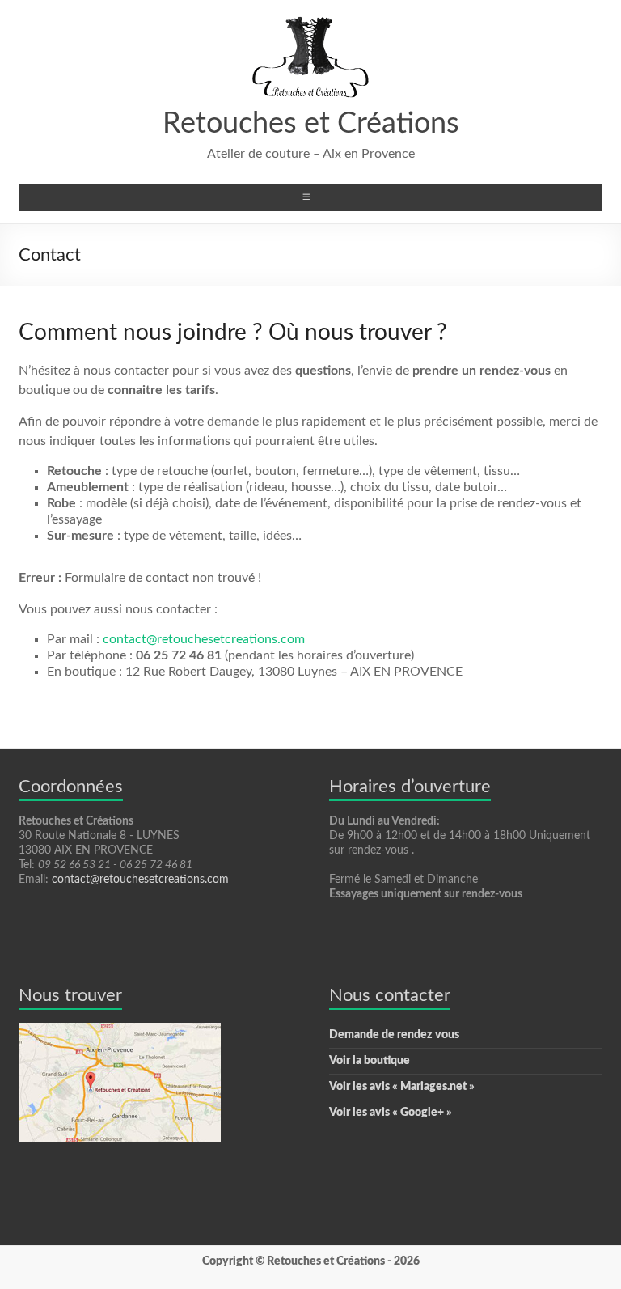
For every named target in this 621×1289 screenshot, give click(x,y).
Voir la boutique (369, 1060)
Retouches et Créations (311, 123)
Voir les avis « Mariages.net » (402, 1086)
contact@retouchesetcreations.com (204, 639)
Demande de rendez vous (394, 1035)
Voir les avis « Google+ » (390, 1112)
